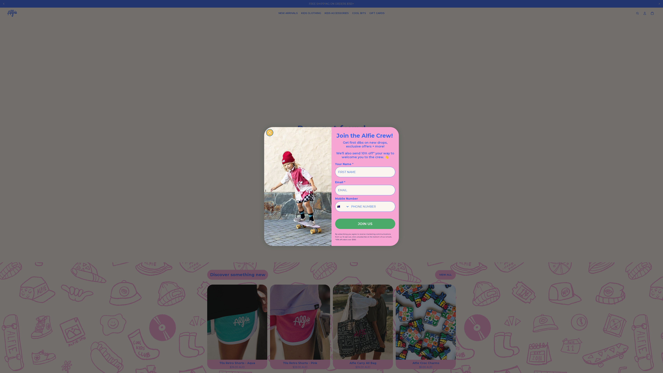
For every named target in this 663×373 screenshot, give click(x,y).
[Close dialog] (269, 132)
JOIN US (365, 224)
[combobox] (342, 207)
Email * (340, 182)
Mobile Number (346, 198)
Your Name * (344, 164)
